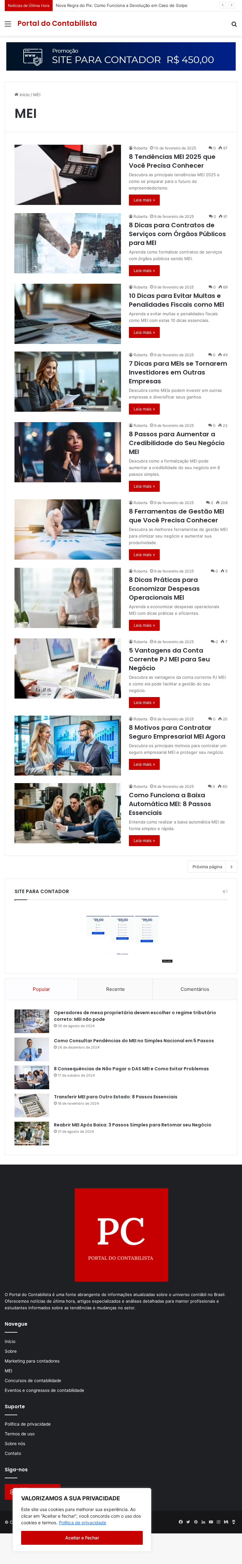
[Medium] (226, 1522)
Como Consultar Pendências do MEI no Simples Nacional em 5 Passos (134, 1041)
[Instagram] (218, 1522)
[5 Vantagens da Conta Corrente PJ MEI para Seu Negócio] (67, 668)
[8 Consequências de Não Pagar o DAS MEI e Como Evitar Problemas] (31, 1077)
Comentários (195, 989)
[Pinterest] (195, 1522)
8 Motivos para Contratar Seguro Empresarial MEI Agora (177, 732)
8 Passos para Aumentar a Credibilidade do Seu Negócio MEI (177, 443)
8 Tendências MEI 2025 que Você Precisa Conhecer (172, 161)
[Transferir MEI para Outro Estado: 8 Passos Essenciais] (31, 1105)
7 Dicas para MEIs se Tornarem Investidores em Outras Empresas (178, 372)
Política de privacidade (82, 1522)
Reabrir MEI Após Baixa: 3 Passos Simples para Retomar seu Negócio (132, 1125)
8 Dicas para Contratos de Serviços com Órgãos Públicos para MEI (177, 234)
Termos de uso (20, 1433)
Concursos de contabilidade (33, 1380)
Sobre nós (15, 1443)
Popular (41, 989)
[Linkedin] (203, 1522)
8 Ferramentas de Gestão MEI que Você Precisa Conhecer (176, 516)
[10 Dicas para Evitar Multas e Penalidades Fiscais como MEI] (67, 314)
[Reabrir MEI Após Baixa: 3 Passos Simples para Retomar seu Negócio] (31, 1133)
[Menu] (8, 26)
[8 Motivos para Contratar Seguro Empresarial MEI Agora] (67, 746)
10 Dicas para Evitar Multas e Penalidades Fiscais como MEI (176, 300)
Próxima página (207, 866)
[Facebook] (180, 1522)
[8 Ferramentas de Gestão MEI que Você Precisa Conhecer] (67, 529)
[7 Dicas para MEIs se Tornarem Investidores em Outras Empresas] (67, 382)
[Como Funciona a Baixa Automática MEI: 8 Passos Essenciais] (67, 813)
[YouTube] (211, 1522)
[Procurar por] (234, 26)
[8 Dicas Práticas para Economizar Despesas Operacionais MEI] (67, 598)
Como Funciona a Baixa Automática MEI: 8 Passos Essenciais (170, 804)
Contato (13, 1453)
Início (24, 94)
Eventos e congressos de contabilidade (44, 1390)
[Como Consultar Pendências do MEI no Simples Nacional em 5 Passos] (31, 1049)
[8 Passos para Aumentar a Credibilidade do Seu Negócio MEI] (67, 452)
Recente (115, 989)
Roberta (140, 148)
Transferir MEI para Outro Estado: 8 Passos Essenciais (115, 1097)
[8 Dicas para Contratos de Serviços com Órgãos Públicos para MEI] (67, 243)
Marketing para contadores (32, 1360)
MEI (8, 1370)
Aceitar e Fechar (82, 1537)
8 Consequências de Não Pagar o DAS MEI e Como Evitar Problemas (131, 1069)
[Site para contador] (121, 56)
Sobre (11, 1351)
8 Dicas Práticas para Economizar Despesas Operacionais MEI (164, 588)
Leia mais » (144, 199)
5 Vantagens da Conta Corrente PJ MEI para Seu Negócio (169, 659)
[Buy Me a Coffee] (233, 1522)
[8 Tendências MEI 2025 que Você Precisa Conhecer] (67, 175)
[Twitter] (188, 1522)
